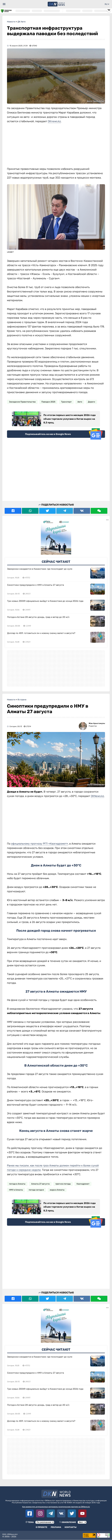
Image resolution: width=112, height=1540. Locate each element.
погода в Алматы (17, 1184)
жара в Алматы (57, 1190)
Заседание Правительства (22, 402)
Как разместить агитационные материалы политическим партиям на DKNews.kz (56, 1507)
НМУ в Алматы (16, 1190)
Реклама (56, 1527)
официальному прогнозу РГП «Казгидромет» (39, 843)
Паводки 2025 (48, 402)
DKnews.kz (54, 121)
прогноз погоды (63, 1184)
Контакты (70, 1527)
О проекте (41, 1527)
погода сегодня (36, 1190)
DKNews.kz (97, 796)
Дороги (91, 402)
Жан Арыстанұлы (97, 723)
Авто (79, 402)
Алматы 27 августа (40, 1184)
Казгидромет (83, 1184)
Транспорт (66, 402)
